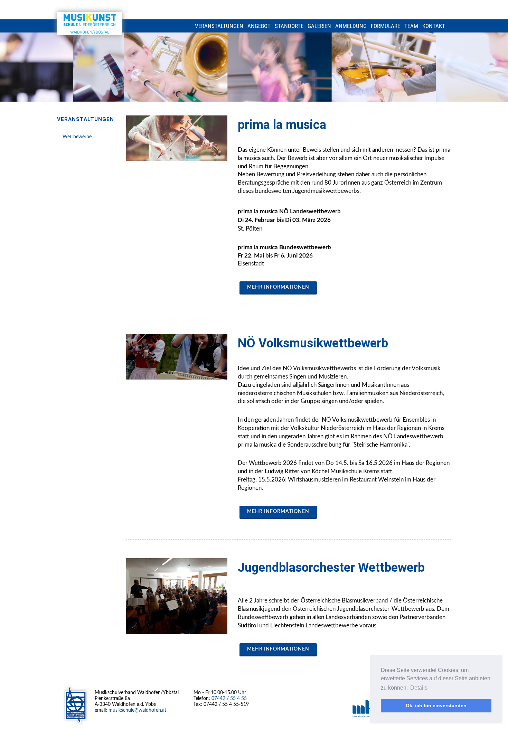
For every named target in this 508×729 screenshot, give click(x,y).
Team (411, 25)
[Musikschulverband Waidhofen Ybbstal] (89, 23)
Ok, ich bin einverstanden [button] (436, 705)
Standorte (289, 25)
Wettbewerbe (77, 136)
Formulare (385, 25)
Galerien (319, 25)
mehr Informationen (278, 287)
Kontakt (433, 25)
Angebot (259, 25)
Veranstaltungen (219, 25)
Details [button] (418, 688)
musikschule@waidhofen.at (137, 710)
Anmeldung (351, 25)
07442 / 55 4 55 (229, 698)
